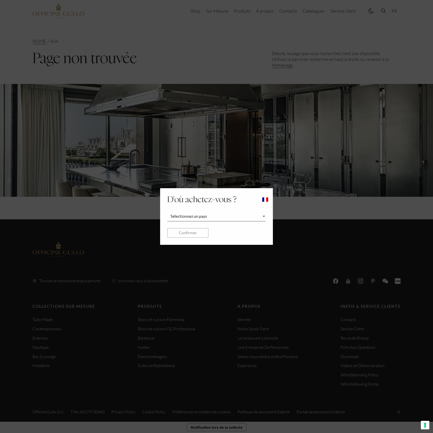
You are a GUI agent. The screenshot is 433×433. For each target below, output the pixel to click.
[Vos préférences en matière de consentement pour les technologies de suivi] (425, 425)
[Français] (265, 199)
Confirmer (188, 232)
